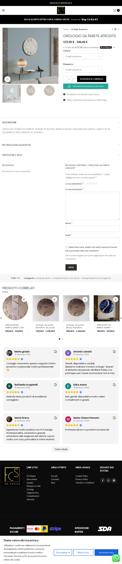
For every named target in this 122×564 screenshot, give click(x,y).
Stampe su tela (33, 486)
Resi (53, 482)
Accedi (54, 476)
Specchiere (32, 479)
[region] (61, 550)
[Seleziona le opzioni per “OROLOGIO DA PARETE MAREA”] (115, 299)
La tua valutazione (74, 183)
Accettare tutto (106, 552)
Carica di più (61, 449)
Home (66, 29)
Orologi (30, 489)
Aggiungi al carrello (91, 79)
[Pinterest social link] (114, 480)
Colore (66, 50)
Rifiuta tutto (83, 552)
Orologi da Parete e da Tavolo (66, 278)
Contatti (55, 479)
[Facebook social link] (102, 480)
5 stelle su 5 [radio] (97, 183)
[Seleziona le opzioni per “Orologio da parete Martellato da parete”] (54, 299)
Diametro (68, 64)
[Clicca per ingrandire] (7, 79)
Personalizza (62, 552)
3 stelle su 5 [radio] (92, 183)
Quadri (30, 482)
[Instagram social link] (108, 480)
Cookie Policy (81, 476)
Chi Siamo (31, 476)
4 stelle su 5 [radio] (94, 183)
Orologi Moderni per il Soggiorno (96, 278)
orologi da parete (79, 29)
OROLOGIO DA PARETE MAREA (104, 326)
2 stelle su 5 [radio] (90, 183)
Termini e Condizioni (84, 482)
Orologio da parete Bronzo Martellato (75, 326)
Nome (68, 223)
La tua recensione (74, 189)
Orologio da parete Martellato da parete (45, 326)
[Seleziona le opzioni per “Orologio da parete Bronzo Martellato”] (85, 299)
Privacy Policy (81, 479)
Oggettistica (33, 492)
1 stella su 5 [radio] (88, 183)
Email (68, 235)
